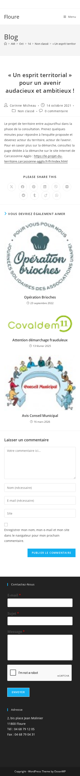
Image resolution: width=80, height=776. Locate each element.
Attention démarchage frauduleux (40, 340)
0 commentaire (56, 111)
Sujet (13, 613)
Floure (11, 16)
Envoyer (18, 692)
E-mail (14, 595)
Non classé (26, 111)
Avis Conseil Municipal (40, 415)
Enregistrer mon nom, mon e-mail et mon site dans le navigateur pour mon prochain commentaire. (36, 535)
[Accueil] (5, 44)
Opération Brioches (40, 297)
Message (16, 632)
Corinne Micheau (23, 105)
